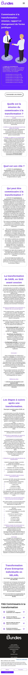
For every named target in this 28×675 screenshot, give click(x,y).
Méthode (14, 650)
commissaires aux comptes (12, 211)
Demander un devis (14, 654)
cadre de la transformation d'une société (13, 215)
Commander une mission (14, 94)
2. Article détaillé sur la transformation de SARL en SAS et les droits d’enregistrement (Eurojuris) (14, 386)
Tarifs (14, 652)
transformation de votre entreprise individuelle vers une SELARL (15, 595)
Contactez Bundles (20, 372)
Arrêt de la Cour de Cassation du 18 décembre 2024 (14, 382)
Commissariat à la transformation (14, 647)
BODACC (12, 357)
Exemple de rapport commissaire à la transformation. (14, 153)
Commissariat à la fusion (14, 649)
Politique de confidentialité (21, 659)
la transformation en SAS (15, 345)
